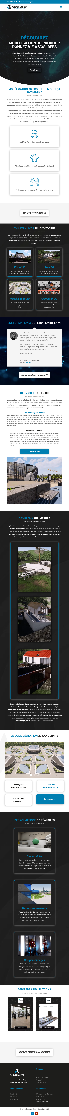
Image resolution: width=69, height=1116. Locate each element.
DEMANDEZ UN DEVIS (34, 1052)
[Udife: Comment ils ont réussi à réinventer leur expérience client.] (48, 1014)
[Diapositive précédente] (5, 760)
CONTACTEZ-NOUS (34, 213)
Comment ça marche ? (34, 375)
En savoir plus (34, 451)
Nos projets (39, 1075)
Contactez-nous (41, 1083)
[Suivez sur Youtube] (36, 1113)
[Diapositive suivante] (64, 760)
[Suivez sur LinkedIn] (32, 1113)
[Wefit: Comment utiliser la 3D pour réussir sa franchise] (21, 1014)
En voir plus (34, 70)
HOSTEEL (29, 363)
